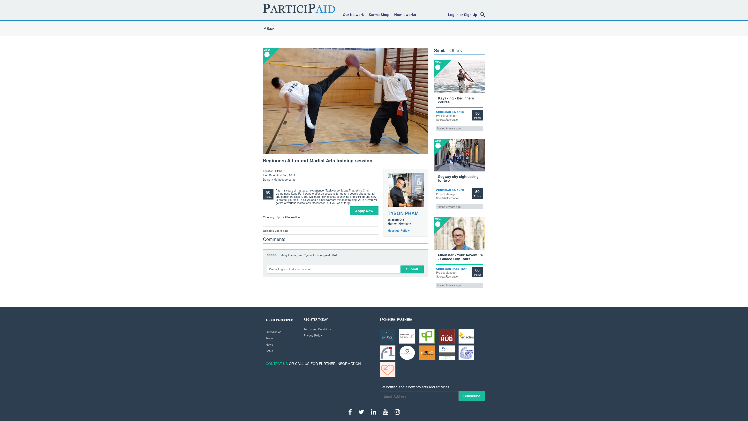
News (269, 344)
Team (269, 338)
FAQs (269, 351)
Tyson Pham (403, 213)
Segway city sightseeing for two (458, 178)
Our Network (353, 14)
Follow (405, 230)
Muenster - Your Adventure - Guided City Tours (460, 256)
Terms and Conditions (318, 329)
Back (270, 28)
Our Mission (273, 332)
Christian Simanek (450, 112)
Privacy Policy (313, 335)
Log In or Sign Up (462, 14)
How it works (405, 14)
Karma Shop (379, 14)
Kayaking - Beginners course (456, 100)
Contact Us (277, 363)
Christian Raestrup (451, 269)
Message (394, 230)
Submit (412, 269)
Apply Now (364, 210)
